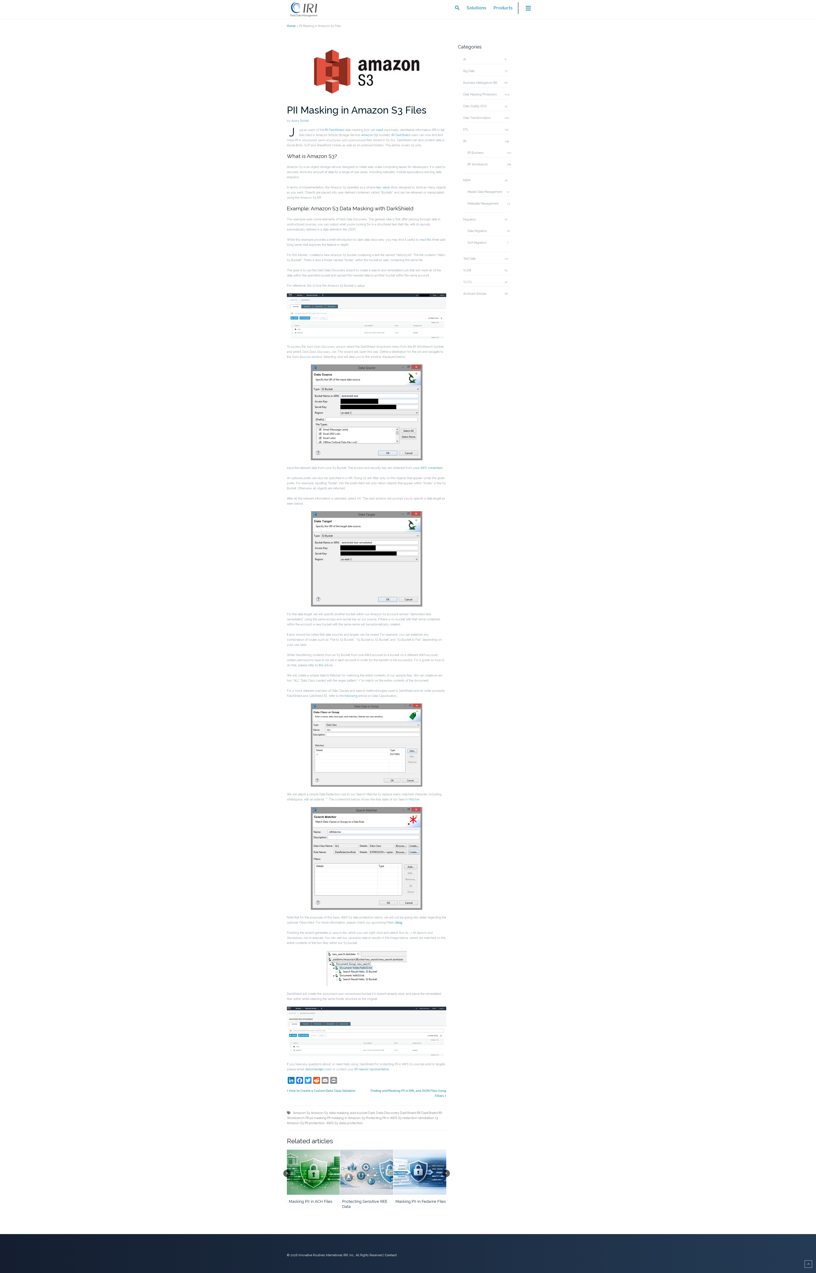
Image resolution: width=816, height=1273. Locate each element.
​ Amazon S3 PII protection (306, 1123)
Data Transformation (477, 118)
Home (291, 26)
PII (307, 1118)
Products (503, 7)
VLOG (467, 282)
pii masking (318, 1118)
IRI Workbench (478, 164)
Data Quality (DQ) (475, 106)
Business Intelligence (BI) (480, 82)
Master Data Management (485, 192)
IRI (464, 141)
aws (353, 1113)
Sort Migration (477, 242)
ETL (466, 129)
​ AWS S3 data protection (344, 1123)
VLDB (467, 270)
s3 (436, 1118)
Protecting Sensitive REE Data (364, 1204)
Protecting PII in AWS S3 (384, 1118)
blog (398, 922)
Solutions (476, 7)
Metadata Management (483, 203)
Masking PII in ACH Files (310, 1201)
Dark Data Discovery (383, 1113)
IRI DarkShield (427, 1113)
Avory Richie (300, 120)
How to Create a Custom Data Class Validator (322, 1090)
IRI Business (476, 152)
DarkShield (408, 1113)
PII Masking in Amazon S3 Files (356, 110)
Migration (469, 219)
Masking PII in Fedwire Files (420, 1201)
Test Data (469, 258)
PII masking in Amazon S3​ (346, 1118)
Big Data (469, 71)
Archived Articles (474, 293)
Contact (391, 1255)
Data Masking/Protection (480, 94)
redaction (409, 1118)
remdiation (426, 1118)
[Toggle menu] (525, 9)
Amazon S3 (301, 1113)
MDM (466, 180)
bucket (362, 1113)
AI (464, 59)
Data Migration (477, 231)
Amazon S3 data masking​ (330, 1113)
